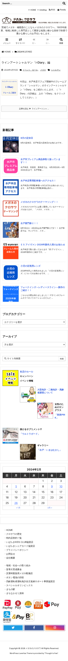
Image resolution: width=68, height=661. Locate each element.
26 (16, 503)
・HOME (8, 530)
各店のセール (26, 371)
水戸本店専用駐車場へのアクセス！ (38, 180)
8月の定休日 (27, 137)
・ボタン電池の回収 (14, 577)
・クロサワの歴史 (13, 534)
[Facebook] (34, 628)
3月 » (49, 507)
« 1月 (18, 507)
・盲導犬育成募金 (13, 569)
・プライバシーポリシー (16, 550)
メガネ (43, 70)
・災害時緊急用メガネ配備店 (18, 573)
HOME (33, 10)
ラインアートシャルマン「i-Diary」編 (25, 62)
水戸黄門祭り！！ (29, 223)
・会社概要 (9, 557)
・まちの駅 (9, 589)
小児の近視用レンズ (30, 265)
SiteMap (43, 10)
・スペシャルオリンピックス (18, 585)
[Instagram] (55, 628)
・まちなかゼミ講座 (14, 593)
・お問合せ (9, 553)
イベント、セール (30, 70)
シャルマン (56, 70)
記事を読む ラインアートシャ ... (34, 108)
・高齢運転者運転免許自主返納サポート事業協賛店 (29, 581)
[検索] (64, 3)
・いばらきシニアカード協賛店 (19, 546)
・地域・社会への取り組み (17, 565)
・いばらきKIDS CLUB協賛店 (18, 542)
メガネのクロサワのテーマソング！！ (39, 201)
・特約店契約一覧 (13, 538)
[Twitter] (13, 628)
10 (60, 486)
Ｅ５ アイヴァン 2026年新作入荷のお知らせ (43, 244)
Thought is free (51, 653)
